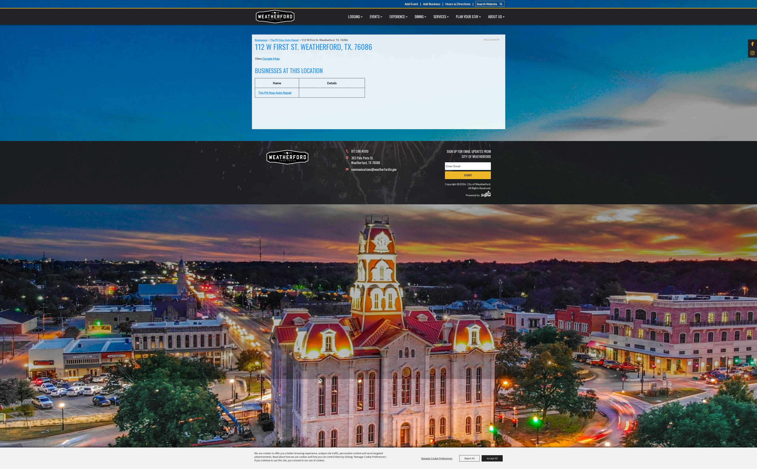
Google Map (271, 58)
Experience (397, 16)
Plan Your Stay (467, 16)
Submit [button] (468, 175)
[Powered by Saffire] (486, 194)
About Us (495, 16)
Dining (419, 16)
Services (440, 16)
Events (375, 16)
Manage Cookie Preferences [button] (436, 458)
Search (501, 4)
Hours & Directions (458, 4)
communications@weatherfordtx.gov (373, 169)
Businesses (261, 40)
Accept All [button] (492, 458)
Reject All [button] (469, 458)
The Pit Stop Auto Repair (284, 40)
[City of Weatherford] (275, 16)
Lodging (354, 16)
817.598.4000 (359, 151)
